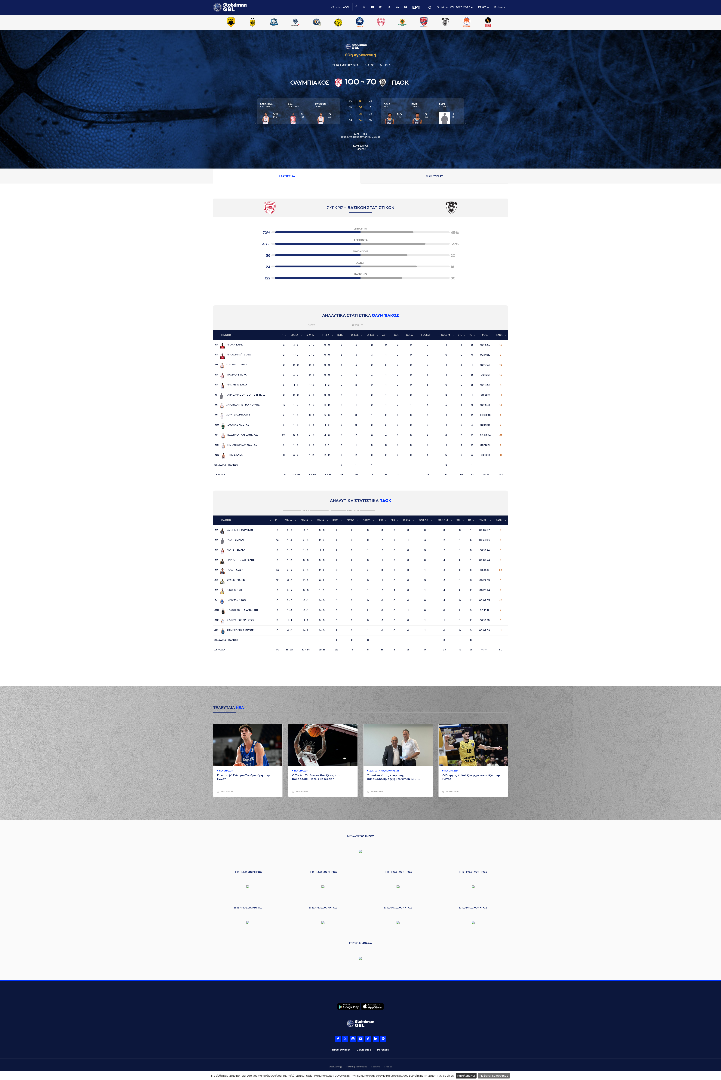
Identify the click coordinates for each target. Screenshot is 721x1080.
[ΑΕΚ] (231, 22)
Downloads (364, 1049)
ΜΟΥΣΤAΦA (294, 105)
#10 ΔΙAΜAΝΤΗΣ (236, 610)
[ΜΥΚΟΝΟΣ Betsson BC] (359, 22)
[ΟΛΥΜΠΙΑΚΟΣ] (381, 22)
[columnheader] (246, 335)
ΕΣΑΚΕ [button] (482, 7)
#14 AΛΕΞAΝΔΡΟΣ (236, 435)
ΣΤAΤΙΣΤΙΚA (287, 176)
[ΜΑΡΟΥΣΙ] (338, 22)
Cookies (375, 1067)
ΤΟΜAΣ (320, 105)
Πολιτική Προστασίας (356, 1067)
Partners (499, 7)
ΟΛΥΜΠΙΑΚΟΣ (385, 316)
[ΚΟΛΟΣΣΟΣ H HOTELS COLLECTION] (317, 22)
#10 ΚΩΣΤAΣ (231, 425)
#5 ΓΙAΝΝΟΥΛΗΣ (237, 405)
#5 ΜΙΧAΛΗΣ (232, 415)
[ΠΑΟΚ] (445, 22)
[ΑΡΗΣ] (252, 22)
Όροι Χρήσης (335, 1067)
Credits (388, 1067)
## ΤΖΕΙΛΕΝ (229, 540)
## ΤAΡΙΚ (228, 345)
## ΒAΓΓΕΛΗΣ (234, 560)
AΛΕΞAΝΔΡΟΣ (267, 105)
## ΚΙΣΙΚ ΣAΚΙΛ (230, 385)
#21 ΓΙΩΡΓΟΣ (234, 630)
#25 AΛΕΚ (228, 455)
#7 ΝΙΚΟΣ (230, 600)
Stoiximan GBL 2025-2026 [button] (454, 7)
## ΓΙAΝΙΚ (229, 580)
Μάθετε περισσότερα (494, 1075)
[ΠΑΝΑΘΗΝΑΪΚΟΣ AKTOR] (402, 22)
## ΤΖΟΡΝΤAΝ (233, 530)
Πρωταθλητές (341, 1049)
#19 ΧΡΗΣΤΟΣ (234, 620)
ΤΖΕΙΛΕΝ (443, 105)
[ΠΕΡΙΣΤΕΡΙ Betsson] (467, 22)
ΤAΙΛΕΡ (387, 105)
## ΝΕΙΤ (228, 590)
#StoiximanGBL (340, 7)
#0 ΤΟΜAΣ (230, 365)
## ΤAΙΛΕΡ (228, 570)
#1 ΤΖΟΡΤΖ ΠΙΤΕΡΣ (239, 395)
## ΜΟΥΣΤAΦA (230, 375)
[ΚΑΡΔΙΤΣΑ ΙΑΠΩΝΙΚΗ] (295, 22)
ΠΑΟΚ (385, 501)
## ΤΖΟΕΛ (232, 355)
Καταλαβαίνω (466, 1075)
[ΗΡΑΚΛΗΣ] (274, 22)
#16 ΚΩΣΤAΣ (235, 445)
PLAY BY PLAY (434, 176)
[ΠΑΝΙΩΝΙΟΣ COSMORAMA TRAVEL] (424, 22)
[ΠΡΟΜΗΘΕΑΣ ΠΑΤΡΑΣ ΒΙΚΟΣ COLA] (488, 22)
